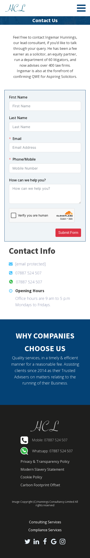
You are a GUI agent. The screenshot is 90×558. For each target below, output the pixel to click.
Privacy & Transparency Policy (45, 461)
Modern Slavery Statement (42, 469)
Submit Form (68, 232)
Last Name (18, 117)
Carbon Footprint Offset (40, 485)
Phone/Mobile (24, 159)
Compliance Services (45, 530)
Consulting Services (45, 522)
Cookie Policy (31, 477)
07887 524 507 (28, 272)
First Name (18, 97)
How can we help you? (27, 180)
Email (16, 138)
